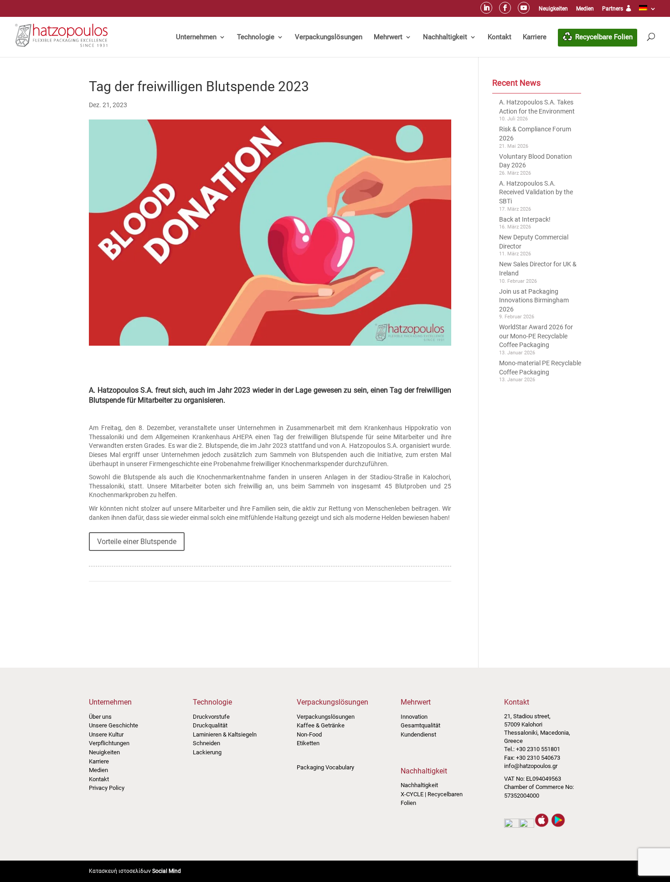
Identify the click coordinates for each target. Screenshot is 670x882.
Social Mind (166, 871)
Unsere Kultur (106, 734)
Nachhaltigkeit (445, 37)
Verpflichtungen (109, 743)
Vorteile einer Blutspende (136, 541)
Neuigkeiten (553, 8)
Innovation (414, 716)
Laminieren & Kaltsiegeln (225, 734)
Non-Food (309, 734)
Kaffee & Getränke (321, 725)
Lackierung (207, 752)
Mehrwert (388, 37)
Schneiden (206, 743)
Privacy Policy (106, 787)
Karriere (534, 37)
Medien (585, 8)
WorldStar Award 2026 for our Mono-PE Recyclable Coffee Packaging (536, 335)
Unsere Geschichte (113, 725)
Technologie (255, 37)
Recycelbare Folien (604, 37)
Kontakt (499, 37)
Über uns (100, 716)
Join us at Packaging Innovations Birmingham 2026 (534, 300)
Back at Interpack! (525, 219)
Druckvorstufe (211, 716)
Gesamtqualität (420, 725)
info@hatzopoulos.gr (530, 766)
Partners (613, 8)
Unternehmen (196, 37)
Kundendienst (418, 734)
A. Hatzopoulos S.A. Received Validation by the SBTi (536, 192)
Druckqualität (210, 725)
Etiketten (308, 743)
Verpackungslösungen (328, 37)
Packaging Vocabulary (325, 767)
